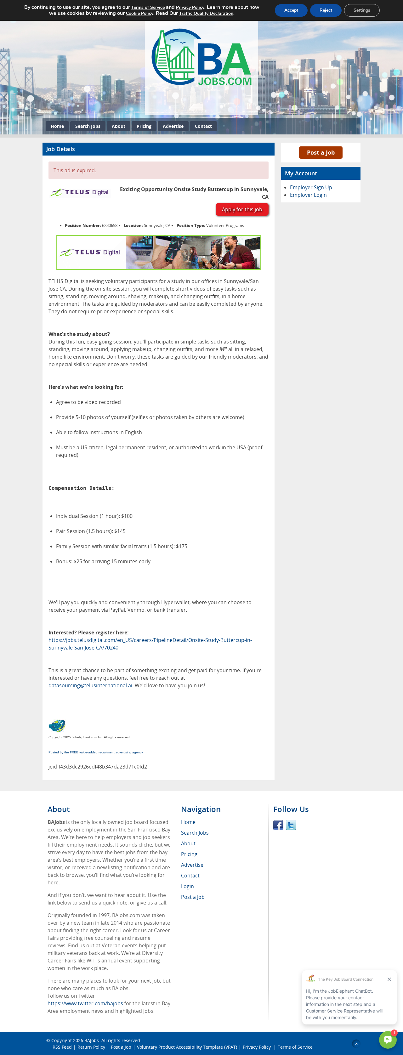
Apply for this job (242, 209)
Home (57, 126)
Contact (203, 126)
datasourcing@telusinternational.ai (90, 685)
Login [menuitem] (187, 886)
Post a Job (321, 152)
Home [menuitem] (188, 822)
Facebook (278, 825)
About (118, 126)
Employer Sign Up (311, 187)
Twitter (291, 825)
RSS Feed (62, 1047)
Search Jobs (87, 126)
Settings (362, 10)
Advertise (173, 126)
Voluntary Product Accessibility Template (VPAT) (187, 1047)
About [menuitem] (188, 843)
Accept (291, 10)
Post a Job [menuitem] (193, 896)
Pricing (144, 126)
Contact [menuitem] (190, 875)
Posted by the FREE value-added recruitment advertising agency (95, 752)
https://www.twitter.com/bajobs (85, 1003)
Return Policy (91, 1047)
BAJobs (91, 1040)
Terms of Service (295, 1047)
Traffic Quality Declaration (206, 13)
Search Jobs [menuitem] (195, 832)
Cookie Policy (139, 13)
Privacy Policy (257, 1047)
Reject (326, 10)
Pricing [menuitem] (189, 854)
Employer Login (308, 194)
